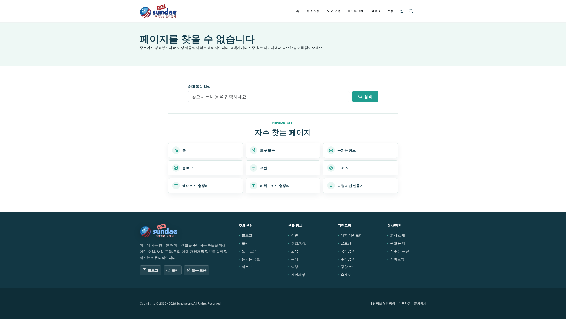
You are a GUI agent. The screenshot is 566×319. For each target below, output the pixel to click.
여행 (294, 267)
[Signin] (402, 11)
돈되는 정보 (251, 259)
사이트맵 (397, 259)
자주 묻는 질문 (401, 251)
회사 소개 (397, 235)
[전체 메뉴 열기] (421, 11)
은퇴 (294, 259)
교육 (294, 251)
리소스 (247, 267)
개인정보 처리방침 (382, 303)
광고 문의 (397, 243)
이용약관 (404, 303)
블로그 (153, 270)
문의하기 (420, 303)
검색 (368, 96)
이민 (294, 235)
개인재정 (298, 274)
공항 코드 (348, 267)
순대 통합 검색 (199, 86)
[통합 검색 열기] (412, 11)
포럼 (175, 270)
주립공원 (348, 259)
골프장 (346, 243)
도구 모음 (199, 270)
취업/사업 (299, 243)
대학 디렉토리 (352, 235)
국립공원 (348, 251)
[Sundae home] (159, 230)
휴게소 (346, 274)
